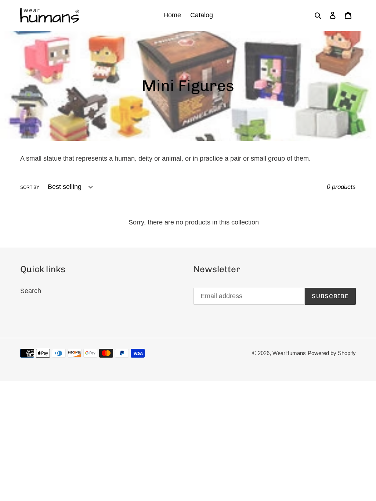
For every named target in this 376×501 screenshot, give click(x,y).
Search (30, 291)
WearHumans (289, 353)
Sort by (29, 187)
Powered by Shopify (332, 353)
